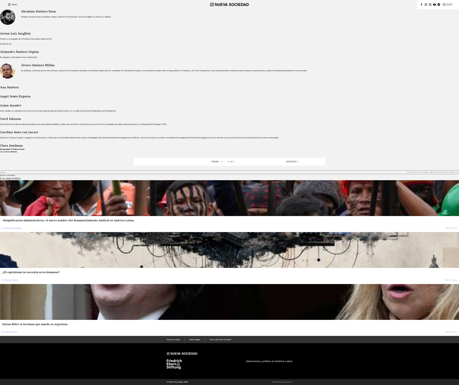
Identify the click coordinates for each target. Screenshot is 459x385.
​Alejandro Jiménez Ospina (19, 52)
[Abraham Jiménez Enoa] (7, 18)
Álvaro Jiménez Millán (38, 65)
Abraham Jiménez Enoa (38, 11)
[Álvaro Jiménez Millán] (7, 72)
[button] (12, 4)
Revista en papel (173, 340)
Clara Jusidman (11, 145)
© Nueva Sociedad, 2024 (177, 382)
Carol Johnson (10, 119)
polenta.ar (288, 382)
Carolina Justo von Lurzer (19, 132)
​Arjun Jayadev (10, 105)
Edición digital (194, 340)
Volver (2, 172)
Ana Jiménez (9, 87)
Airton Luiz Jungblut (15, 33)
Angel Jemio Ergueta (15, 96)
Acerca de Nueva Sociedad (220, 340)
